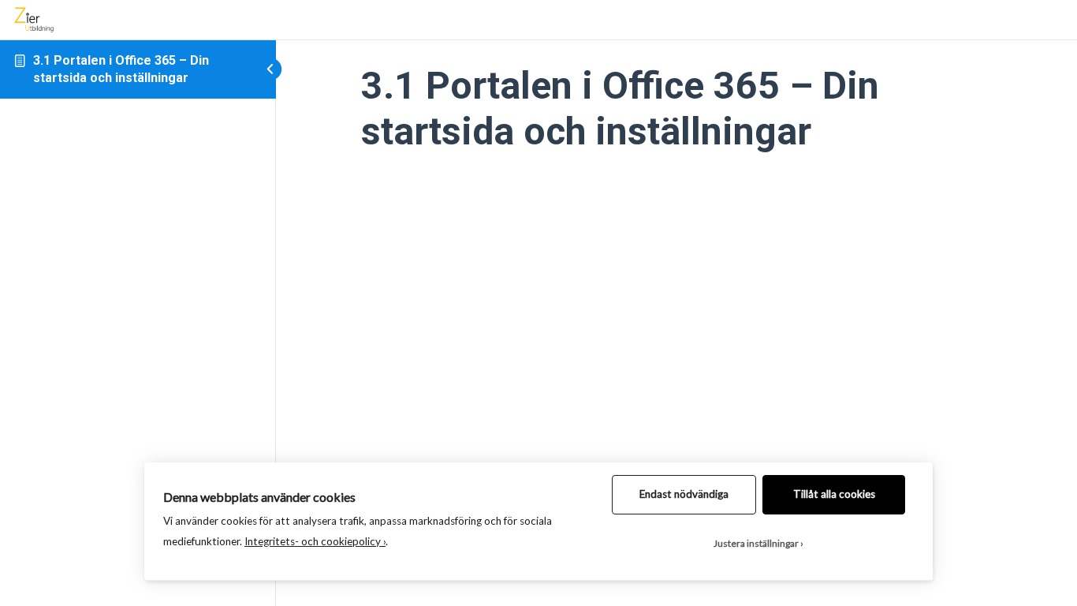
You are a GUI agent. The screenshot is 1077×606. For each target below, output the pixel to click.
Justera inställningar (756, 543)
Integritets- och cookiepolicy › (315, 541)
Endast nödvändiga (684, 494)
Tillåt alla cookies (834, 494)
